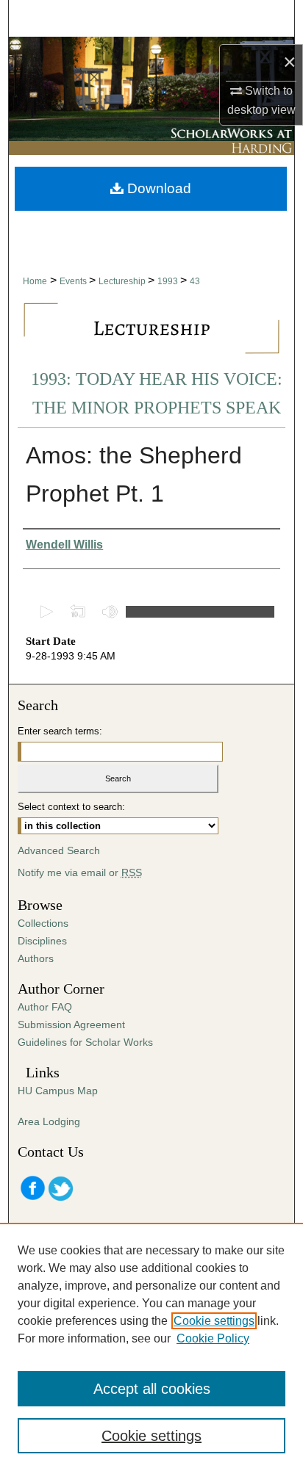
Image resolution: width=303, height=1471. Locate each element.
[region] (151, 1347)
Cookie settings (214, 1321)
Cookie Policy (213, 1338)
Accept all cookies (151, 1389)
